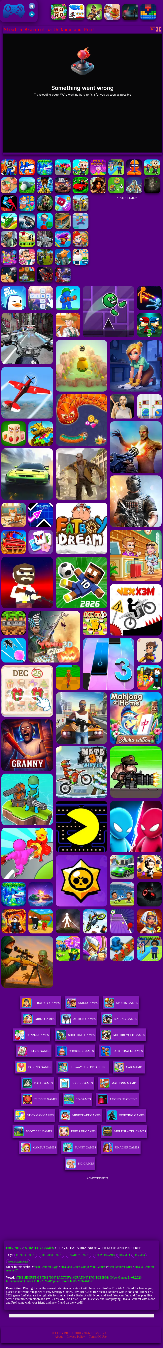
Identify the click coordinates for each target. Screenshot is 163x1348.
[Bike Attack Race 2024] (80, 210)
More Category (18, 1261)
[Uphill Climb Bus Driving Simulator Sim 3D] (63, 227)
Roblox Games (25, 1255)
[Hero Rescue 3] (80, 245)
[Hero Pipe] (27, 281)
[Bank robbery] (9, 245)
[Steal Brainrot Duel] (152, 174)
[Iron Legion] (63, 192)
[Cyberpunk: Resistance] (134, 192)
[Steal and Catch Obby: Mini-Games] (116, 174)
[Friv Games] (32, 8)
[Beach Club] (80, 263)
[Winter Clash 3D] (63, 281)
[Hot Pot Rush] (9, 192)
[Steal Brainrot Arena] (80, 174)
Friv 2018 (124, 1255)
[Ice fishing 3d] (27, 227)
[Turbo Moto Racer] (45, 245)
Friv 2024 (139, 1255)
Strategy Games (47, 1002)
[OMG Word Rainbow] (59, 18)
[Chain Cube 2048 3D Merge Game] (63, 210)
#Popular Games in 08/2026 (66, 1281)
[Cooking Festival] (112, 18)
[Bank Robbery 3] (63, 263)
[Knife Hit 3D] (9, 281)
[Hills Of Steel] (9, 227)
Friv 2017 (13, 1248)
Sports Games (127, 1002)
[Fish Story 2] (27, 210)
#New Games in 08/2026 (126, 1277)
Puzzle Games (38, 1035)
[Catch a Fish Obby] (63, 245)
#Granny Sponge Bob (90, 1277)
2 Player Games (105, 1255)
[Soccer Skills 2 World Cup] (27, 245)
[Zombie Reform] (45, 263)
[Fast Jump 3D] (45, 227)
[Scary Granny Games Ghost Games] (130, 18)
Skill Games (88, 1002)
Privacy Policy (76, 1336)
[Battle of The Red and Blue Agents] (9, 210)
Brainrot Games (51, 1255)
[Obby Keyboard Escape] (45, 192)
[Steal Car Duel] (63, 174)
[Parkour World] (80, 227)
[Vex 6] (76, 18)
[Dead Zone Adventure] (152, 192)
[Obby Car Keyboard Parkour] (80, 192)
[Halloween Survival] (45, 210)
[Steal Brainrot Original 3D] (27, 174)
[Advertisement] (127, 227)
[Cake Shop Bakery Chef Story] (27, 263)
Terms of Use (98, 1336)
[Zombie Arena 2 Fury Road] (45, 281)
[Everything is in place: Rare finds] (98, 192)
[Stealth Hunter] (134, 174)
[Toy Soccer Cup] (116, 192)
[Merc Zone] (94, 18)
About (59, 1336)
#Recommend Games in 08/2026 (27, 1281)
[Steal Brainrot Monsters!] (45, 174)
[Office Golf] (27, 192)
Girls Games (44, 1019)
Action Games (84, 1019)
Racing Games (125, 1019)
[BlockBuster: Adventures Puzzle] (148, 18)
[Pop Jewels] (9, 263)
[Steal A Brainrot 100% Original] (98, 174)
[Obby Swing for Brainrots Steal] (9, 174)
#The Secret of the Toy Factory (44, 1277)
